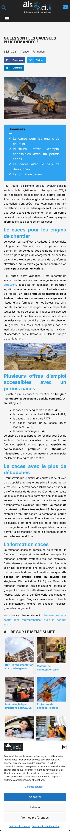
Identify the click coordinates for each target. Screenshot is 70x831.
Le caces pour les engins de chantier (36, 141)
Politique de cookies (19, 826)
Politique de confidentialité (46, 826)
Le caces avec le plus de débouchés (36, 166)
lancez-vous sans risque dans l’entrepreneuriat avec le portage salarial (35, 620)
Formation (39, 51)
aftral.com (10, 284)
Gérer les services (34, 786)
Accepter (35, 797)
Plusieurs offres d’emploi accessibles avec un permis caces (36, 154)
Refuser (35, 807)
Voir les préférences (35, 817)
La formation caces (27, 174)
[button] (64, 747)
